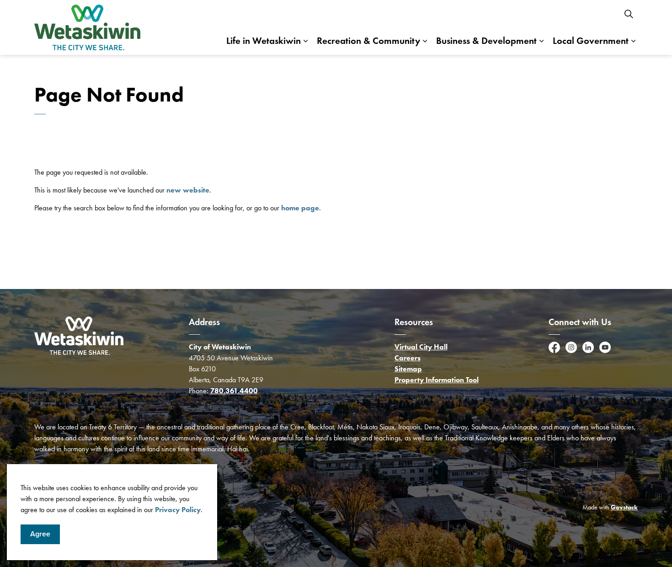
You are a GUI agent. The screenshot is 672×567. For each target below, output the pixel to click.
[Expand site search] (628, 13)
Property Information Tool (437, 379)
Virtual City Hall (421, 346)
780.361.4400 (234, 390)
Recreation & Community (368, 41)
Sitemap (408, 368)
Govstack (624, 507)
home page (300, 207)
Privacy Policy (178, 509)
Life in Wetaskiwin (263, 41)
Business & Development (486, 41)
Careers (408, 357)
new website (187, 190)
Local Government (591, 41)
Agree (40, 534)
